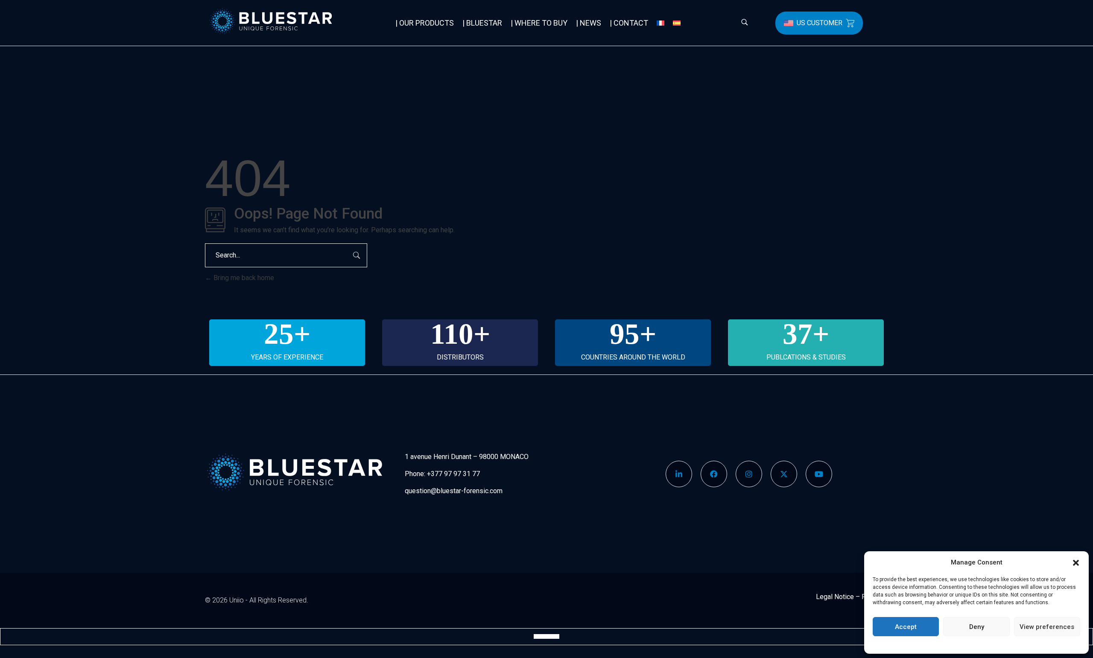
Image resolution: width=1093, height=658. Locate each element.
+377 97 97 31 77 (453, 474)
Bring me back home (243, 278)
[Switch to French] (660, 23)
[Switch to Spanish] (677, 23)
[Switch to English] (538, 636)
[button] (1076, 562)
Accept (906, 627)
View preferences (1047, 627)
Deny (976, 627)
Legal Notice (835, 597)
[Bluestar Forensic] (284, 21)
